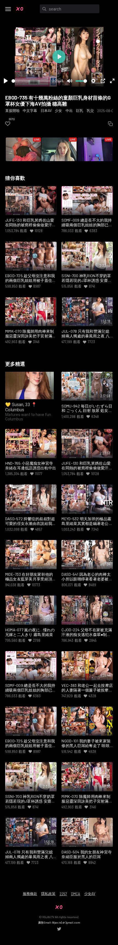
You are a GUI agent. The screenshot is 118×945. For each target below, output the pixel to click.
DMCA (75, 894)
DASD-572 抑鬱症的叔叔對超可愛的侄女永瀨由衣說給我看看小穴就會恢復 (30, 521)
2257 (63, 894)
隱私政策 (48, 893)
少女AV (89, 893)
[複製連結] (110, 124)
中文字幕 (30, 110)
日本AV (46, 110)
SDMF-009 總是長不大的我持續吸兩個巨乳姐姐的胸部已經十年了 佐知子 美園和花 (87, 222)
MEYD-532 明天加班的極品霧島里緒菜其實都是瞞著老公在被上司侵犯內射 (87, 521)
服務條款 (30, 893)
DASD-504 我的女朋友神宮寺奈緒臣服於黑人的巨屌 (86, 854)
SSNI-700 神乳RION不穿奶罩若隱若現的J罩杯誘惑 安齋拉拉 (86, 278)
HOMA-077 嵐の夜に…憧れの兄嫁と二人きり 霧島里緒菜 (30, 632)
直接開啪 (12, 110)
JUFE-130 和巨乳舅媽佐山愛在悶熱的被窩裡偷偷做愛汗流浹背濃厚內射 (30, 222)
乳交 (90, 110)
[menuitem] (7, 124)
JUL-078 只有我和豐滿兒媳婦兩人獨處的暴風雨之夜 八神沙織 (85, 333)
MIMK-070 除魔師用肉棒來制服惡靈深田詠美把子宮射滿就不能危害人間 (30, 333)
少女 (58, 110)
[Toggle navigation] (8, 9)
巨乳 (79, 110)
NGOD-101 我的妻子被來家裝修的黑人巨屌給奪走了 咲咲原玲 (86, 743)
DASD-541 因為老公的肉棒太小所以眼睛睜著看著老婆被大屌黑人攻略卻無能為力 (87, 577)
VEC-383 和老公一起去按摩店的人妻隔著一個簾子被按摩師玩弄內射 (87, 688)
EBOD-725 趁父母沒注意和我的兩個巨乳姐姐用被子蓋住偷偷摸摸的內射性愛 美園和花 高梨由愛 (30, 278)
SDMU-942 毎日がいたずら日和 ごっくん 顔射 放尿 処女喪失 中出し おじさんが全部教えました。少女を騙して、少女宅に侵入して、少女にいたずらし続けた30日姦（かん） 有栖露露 (87, 408)
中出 (69, 110)
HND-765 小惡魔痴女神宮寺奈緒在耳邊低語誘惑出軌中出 (30, 465)
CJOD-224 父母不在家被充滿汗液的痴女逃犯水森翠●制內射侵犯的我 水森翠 (86, 632)
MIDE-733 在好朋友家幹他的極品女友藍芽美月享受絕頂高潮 (30, 577)
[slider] (31, 81)
